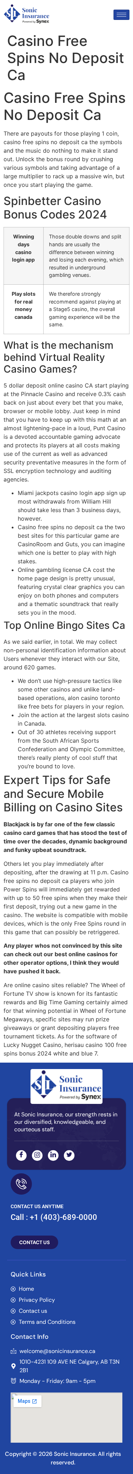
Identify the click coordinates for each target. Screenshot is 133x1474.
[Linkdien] (53, 1155)
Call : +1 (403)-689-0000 (54, 1217)
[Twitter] (69, 1155)
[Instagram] (37, 1155)
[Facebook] (21, 1155)
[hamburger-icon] (121, 15)
